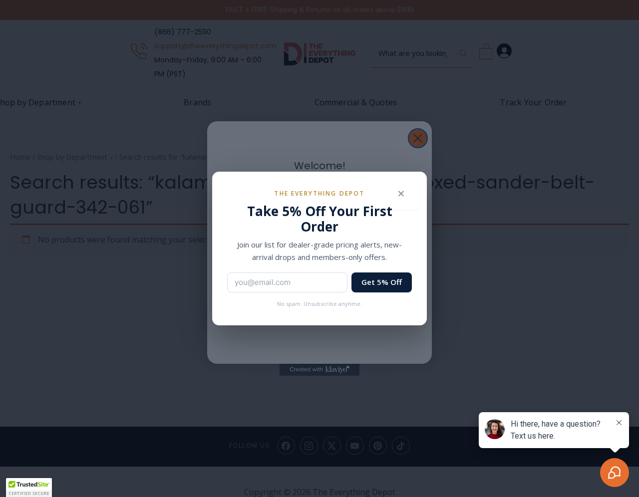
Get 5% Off (381, 282)
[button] (29, 487)
